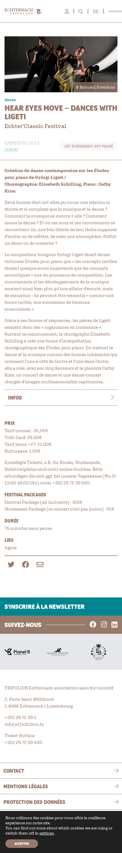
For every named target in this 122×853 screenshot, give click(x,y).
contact (13, 771)
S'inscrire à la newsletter (45, 606)
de (96, 11)
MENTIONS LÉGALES (25, 786)
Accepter (21, 844)
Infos (15, 397)
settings (46, 833)
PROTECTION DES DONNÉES (34, 802)
